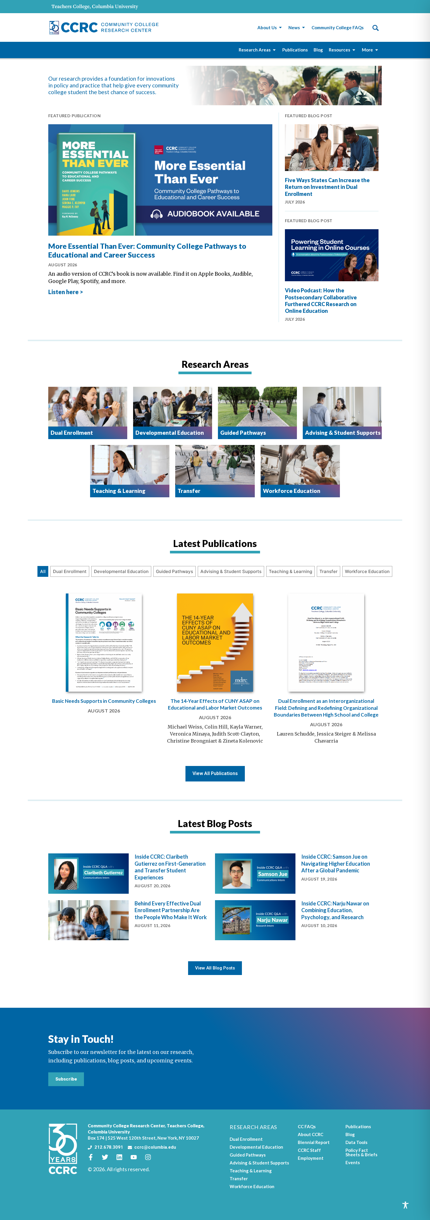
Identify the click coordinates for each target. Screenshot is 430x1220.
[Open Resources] (354, 49)
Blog (350, 1134)
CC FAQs (307, 1126)
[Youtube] (136, 1157)
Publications (358, 1126)
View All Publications (215, 773)
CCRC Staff (309, 1150)
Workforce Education (367, 571)
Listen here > (65, 291)
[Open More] (376, 49)
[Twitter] (108, 1157)
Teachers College (185, 1125)
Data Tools (356, 1142)
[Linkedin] (122, 1157)
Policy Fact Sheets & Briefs (361, 1152)
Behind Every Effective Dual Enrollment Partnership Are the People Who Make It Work (171, 910)
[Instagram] (151, 1157)
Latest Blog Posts (215, 823)
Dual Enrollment (70, 571)
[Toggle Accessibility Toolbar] (405, 1205)
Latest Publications (215, 543)
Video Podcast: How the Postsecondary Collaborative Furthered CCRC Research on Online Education (321, 300)
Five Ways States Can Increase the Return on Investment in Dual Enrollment (327, 187)
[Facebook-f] (93, 1157)
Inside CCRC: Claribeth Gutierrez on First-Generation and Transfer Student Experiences (170, 866)
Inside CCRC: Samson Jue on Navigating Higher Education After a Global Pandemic (335, 863)
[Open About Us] (280, 27)
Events (352, 1162)
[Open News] (303, 27)
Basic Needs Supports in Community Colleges (104, 701)
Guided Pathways (174, 571)
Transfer (328, 571)
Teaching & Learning (290, 571)
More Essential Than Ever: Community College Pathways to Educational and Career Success (147, 250)
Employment (311, 1158)
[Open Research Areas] (274, 49)
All (43, 571)
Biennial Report (314, 1142)
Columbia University (109, 1131)
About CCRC (310, 1134)
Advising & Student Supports (231, 571)
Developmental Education (121, 571)
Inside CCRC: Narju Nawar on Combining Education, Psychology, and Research (335, 910)
